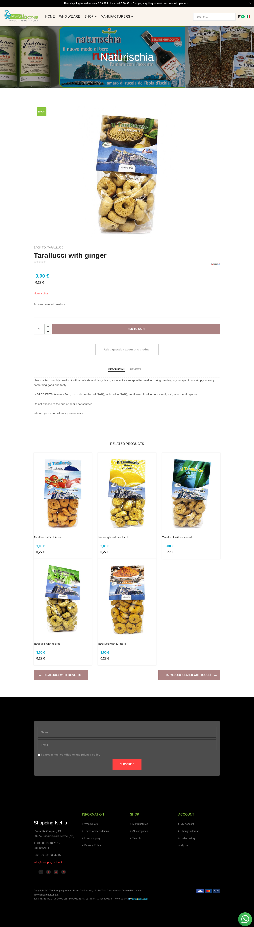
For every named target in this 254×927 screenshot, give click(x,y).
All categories (140, 831)
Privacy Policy (92, 845)
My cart (185, 845)
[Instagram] (63, 872)
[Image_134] (127, 170)
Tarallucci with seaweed (177, 537)
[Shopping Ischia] (21, 16)
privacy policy (90, 754)
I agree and (70, 754)
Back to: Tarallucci (49, 247)
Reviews (135, 369)
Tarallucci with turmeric (112, 643)
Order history (188, 838)
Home (50, 16)
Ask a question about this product (127, 349)
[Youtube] (56, 872)
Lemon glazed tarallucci (113, 537)
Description (116, 369)
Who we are (69, 16)
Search (136, 838)
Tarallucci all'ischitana (47, 537)
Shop (89, 16)
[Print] (215, 264)
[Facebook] (40, 872)
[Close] (250, 3)
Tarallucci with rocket (47, 643)
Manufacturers (116, 16)
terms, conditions (63, 754)
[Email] (218, 264)
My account (187, 823)
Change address (190, 831)
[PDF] (212, 264)
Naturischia (41, 293)
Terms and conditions (96, 831)
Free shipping (92, 838)
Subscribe (127, 764)
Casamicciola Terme (117, 890)
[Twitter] (48, 872)
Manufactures (140, 823)
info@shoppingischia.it (48, 862)
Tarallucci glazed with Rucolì (188, 675)
